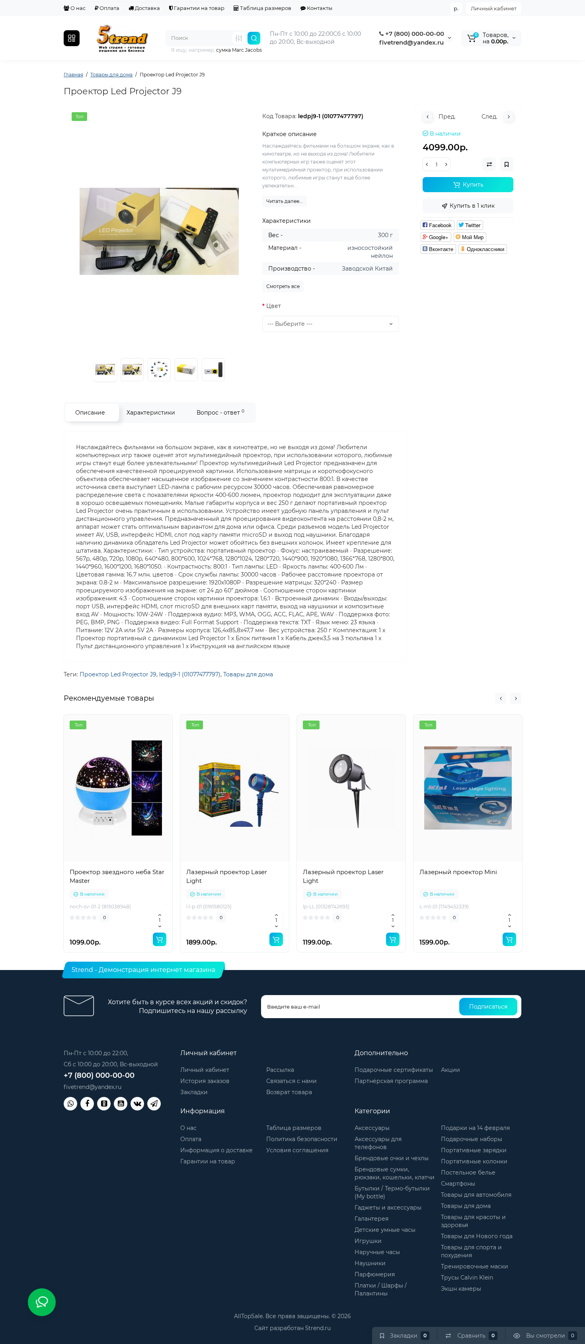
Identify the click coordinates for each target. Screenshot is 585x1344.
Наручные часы (377, 1252)
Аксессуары (372, 1128)
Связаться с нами (291, 1081)
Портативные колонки (474, 1161)
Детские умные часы (385, 1229)
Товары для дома (248, 674)
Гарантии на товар (198, 8)
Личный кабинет (494, 8)
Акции (450, 1069)
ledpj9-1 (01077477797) (189, 674)
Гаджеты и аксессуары (388, 1207)
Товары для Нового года (477, 1236)
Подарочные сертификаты (394, 1069)
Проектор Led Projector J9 (118, 674)
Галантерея (371, 1218)
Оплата (108, 8)
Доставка (147, 8)
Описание (90, 412)
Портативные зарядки (474, 1150)
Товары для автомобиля (476, 1194)
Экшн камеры (461, 1288)
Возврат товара (289, 1092)
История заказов (205, 1081)
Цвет (273, 306)
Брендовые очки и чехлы (392, 1158)
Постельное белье (468, 1172)
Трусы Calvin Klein (467, 1277)
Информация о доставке (216, 1150)
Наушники (370, 1263)
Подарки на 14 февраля (475, 1128)
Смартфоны (458, 1183)
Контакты (319, 8)
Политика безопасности (301, 1139)
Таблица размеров (265, 8)
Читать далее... (284, 201)
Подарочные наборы (471, 1139)
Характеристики (151, 412)
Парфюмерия (375, 1274)
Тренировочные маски (474, 1266)
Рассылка (280, 1069)
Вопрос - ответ (220, 412)
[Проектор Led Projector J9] (159, 231)
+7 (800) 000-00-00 (414, 33)
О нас (77, 8)
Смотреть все (283, 286)
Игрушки (368, 1241)
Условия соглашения (297, 1150)
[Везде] (238, 38)
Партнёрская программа (391, 1081)
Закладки (194, 1092)
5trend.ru (318, 1328)
